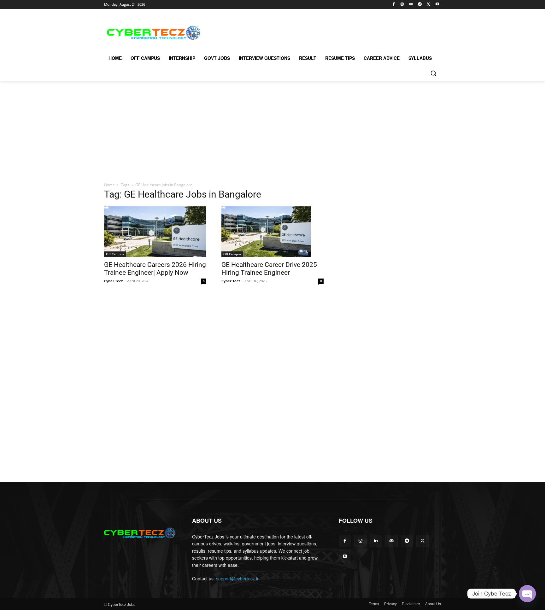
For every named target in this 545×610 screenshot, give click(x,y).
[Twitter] (428, 4)
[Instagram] (402, 4)
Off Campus (115, 254)
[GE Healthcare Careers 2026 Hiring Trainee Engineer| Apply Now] (155, 231)
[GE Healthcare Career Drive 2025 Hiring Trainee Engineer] (272, 231)
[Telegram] (420, 4)
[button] (433, 73)
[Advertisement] (320, 32)
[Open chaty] (527, 593)
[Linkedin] (376, 541)
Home (109, 184)
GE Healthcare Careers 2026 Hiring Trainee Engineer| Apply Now (155, 268)
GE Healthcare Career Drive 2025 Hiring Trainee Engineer (269, 268)
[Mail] (411, 4)
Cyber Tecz (113, 281)
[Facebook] (393, 4)
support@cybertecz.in (238, 578)
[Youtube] (437, 4)
